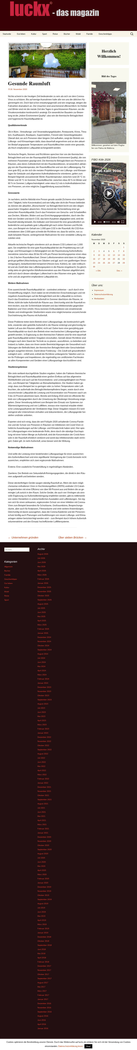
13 (114, 255)
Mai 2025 (41, 616)
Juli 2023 (41, 708)
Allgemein (8, 567)
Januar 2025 (42, 633)
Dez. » (119, 271)
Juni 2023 (41, 712)
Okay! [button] (88, 1046)
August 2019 (42, 903)
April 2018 (41, 958)
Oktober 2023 (43, 695)
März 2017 (42, 991)
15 (124, 255)
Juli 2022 (41, 758)
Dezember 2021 (44, 787)
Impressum (99, 290)
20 (114, 259)
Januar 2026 (42, 583)
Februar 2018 (43, 962)
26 (109, 263)
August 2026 (42, 554)
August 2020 (42, 854)
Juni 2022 (41, 762)
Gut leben (21, 34)
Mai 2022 (41, 766)
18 (104, 259)
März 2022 (42, 774)
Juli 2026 (41, 558)
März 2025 (42, 625)
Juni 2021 (41, 812)
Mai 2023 (41, 716)
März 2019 (42, 924)
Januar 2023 (42, 733)
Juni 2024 (41, 662)
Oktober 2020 (43, 845)
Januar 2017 (42, 999)
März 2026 (42, 575)
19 (109, 259)
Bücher (67, 34)
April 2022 (41, 770)
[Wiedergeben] (95, 222)
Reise (55, 34)
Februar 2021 (43, 829)
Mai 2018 (41, 953)
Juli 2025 (41, 608)
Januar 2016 (42, 1028)
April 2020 (41, 870)
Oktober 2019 (43, 895)
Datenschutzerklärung (103, 294)
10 (99, 255)
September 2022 (44, 750)
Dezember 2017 (44, 966)
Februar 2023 (43, 729)
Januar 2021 (42, 833)
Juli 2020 (41, 858)
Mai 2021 (41, 816)
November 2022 (44, 741)
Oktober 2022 (43, 745)
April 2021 (41, 820)
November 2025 (44, 591)
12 (109, 255)
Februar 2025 (43, 629)
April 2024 (41, 670)
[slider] (107, 222)
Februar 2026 (43, 579)
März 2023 (42, 725)
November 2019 (44, 891)
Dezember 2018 (44, 937)
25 (104, 263)
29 (124, 263)
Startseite (7, 34)
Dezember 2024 (44, 637)
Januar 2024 (42, 683)
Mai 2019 (41, 916)
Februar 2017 (43, 995)
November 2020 (44, 841)
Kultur (33, 34)
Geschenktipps (105, 34)
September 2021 (44, 799)
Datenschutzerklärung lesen (70, 1046)
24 (99, 263)
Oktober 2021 (43, 795)
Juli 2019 (41, 908)
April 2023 (41, 720)
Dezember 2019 (44, 887)
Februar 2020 (43, 879)
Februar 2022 (43, 779)
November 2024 (44, 641)
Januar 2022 (42, 783)
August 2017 (42, 983)
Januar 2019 (42, 933)
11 (104, 255)
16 (94, 259)
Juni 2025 (41, 612)
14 (119, 255)
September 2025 (44, 600)
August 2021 (42, 804)
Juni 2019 (41, 912)
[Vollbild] (122, 222)
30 (94, 267)
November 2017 (44, 970)
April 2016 (41, 1024)
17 (99, 259)
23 (94, 263)
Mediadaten (99, 298)
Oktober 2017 (43, 974)
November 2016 (44, 1008)
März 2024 (42, 675)
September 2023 (44, 700)
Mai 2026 (41, 566)
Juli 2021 (41, 808)
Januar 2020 (42, 883)
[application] (109, 194)
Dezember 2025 (44, 587)
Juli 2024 (41, 658)
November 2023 (44, 691)
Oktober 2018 (43, 941)
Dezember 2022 (44, 737)
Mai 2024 (41, 666)
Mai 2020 (41, 866)
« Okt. (98, 271)
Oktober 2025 (43, 596)
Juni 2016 (41, 1020)
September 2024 (44, 650)
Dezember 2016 (44, 1003)
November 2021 (44, 791)
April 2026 (41, 571)
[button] (109, 193)
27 (114, 263)
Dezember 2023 (44, 687)
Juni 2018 (41, 949)
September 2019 (44, 899)
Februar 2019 (43, 928)
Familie (89, 34)
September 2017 (44, 978)
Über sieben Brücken (72, 537)
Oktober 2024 (43, 645)
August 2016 (42, 1016)
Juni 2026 (41, 562)
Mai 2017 (41, 987)
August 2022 (42, 754)
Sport (44, 34)
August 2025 (42, 604)
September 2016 (44, 1012)
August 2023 (42, 704)
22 (124, 259)
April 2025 (41, 621)
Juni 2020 (41, 862)
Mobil (78, 34)
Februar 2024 (43, 679)
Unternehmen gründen (23, 537)
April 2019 (41, 920)
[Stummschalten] (118, 222)
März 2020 (42, 874)
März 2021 (42, 824)
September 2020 (44, 849)
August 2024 (42, 654)
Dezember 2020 (44, 837)
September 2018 (44, 945)
